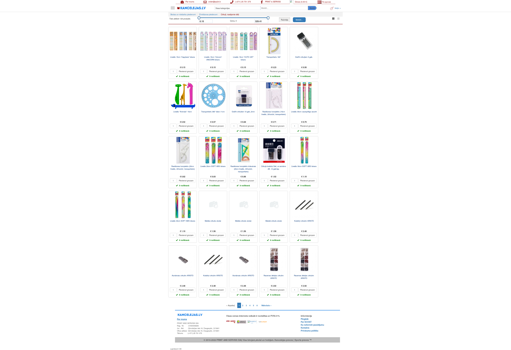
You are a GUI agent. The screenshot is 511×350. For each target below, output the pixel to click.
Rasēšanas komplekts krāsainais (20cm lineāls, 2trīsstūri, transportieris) (243, 169)
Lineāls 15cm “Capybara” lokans (182, 57)
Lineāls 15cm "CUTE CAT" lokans (243, 58)
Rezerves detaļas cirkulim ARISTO (274, 276)
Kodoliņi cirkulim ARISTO (304, 221)
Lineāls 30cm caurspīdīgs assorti (304, 111)
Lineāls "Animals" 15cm (182, 111)
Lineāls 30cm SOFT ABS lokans (304, 166)
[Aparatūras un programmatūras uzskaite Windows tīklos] (262, 321)
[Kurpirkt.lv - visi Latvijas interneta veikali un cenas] (252, 321)
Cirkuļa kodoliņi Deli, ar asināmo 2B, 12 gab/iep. (273, 167)
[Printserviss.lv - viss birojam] (231, 321)
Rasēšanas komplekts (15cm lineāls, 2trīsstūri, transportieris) (273, 113)
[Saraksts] (338, 18)
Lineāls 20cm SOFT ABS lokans (213, 166)
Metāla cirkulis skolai (213, 221)
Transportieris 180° (273, 57)
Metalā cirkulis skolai (273, 221)
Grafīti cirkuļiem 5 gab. (304, 57)
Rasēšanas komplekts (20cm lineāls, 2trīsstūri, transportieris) (182, 167)
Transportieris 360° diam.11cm (213, 111)
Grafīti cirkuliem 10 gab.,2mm (243, 111)
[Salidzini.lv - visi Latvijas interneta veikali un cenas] (241, 321)
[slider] (198, 17)
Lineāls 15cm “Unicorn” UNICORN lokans (213, 58)
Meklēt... (299, 19)
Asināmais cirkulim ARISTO (182, 275)
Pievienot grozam (186, 71)
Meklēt (312, 8)
